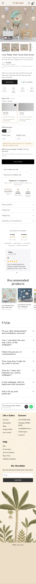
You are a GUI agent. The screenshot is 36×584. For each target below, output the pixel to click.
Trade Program (22, 432)
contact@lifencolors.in (24, 428)
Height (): (21, 135)
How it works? (7, 432)
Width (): (6, 135)
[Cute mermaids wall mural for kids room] (9, 295)
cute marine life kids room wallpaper (24, 306)
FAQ (4, 446)
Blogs (4, 426)
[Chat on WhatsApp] (31, 406)
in (8, 131)
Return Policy (6, 456)
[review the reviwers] (8, 258)
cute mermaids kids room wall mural (8, 306)
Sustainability (6, 423)
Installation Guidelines (9, 459)
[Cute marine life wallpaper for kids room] (25, 295)
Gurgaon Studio (7, 429)
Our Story (5, 420)
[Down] (32, 47)
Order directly (9, 82)
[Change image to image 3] (24, 47)
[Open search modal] (29, 3)
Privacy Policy (7, 449)
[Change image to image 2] (15, 47)
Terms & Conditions (8, 452)
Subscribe (18, 480)
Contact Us (21, 435)
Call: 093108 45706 (24, 420)
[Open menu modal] (3, 3)
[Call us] (26, 406)
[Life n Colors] (18, 3)
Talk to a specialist (27, 82)
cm (4, 131)
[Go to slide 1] (16, 272)
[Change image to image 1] (6, 47)
